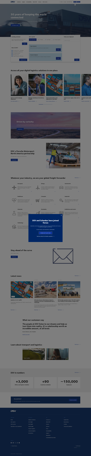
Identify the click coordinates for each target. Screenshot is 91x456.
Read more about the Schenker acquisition (45, 236)
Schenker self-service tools (45, 233)
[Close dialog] (61, 215)
